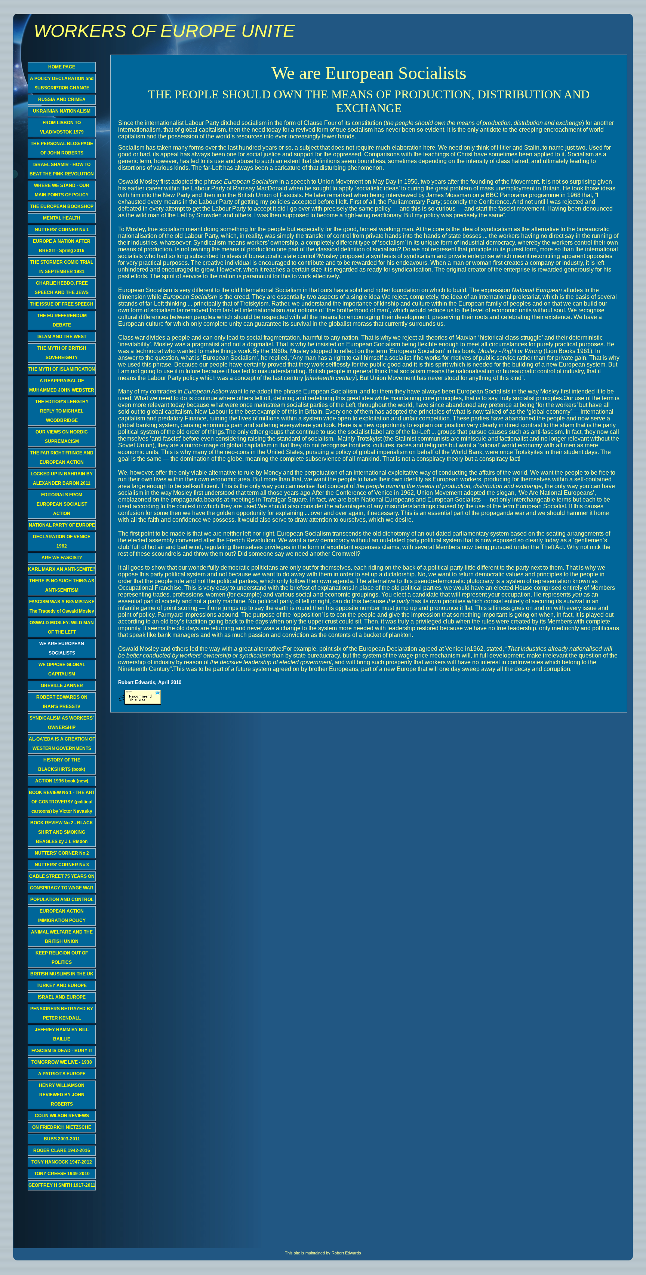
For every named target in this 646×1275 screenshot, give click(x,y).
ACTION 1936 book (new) (61, 781)
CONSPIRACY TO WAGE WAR (61, 888)
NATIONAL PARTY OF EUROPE (62, 525)
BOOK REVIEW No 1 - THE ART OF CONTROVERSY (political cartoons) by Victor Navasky (62, 802)
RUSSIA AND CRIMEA (62, 99)
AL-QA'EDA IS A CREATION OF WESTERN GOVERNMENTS (62, 743)
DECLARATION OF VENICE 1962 (61, 541)
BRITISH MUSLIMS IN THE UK (61, 974)
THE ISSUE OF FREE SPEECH (61, 304)
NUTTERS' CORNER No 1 (62, 229)
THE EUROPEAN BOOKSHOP (61, 206)
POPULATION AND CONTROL (61, 899)
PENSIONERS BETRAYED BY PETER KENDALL (61, 1013)
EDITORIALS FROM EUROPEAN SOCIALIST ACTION (62, 504)
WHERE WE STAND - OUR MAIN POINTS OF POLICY (61, 190)
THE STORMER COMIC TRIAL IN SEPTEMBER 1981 (61, 267)
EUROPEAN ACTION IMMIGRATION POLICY (62, 915)
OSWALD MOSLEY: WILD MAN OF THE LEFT (62, 627)
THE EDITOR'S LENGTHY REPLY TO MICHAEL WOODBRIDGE (62, 411)
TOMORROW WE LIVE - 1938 (61, 1062)
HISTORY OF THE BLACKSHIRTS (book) (61, 764)
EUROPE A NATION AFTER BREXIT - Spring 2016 (61, 246)
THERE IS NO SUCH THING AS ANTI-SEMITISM (61, 585)
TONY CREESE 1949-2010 (62, 1173)
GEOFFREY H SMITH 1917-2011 (61, 1185)
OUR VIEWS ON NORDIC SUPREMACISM (62, 436)
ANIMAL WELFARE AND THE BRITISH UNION (62, 936)
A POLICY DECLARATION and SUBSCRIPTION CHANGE (61, 83)
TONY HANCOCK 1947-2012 (61, 1162)
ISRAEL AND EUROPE (62, 997)
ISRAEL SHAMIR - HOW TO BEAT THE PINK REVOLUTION (62, 169)
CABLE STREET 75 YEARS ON (62, 876)
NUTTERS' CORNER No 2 (62, 853)
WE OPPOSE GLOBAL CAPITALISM (62, 669)
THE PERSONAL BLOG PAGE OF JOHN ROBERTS (62, 148)
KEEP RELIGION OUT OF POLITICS (62, 957)
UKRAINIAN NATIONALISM (61, 111)
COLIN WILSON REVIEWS (62, 1115)
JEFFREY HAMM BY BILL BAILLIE (62, 1034)
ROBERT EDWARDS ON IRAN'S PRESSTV (61, 702)
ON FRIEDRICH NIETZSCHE (61, 1127)
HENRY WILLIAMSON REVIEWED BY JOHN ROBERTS (61, 1095)
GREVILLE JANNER (62, 685)
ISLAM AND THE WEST (61, 336)
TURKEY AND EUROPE (62, 985)
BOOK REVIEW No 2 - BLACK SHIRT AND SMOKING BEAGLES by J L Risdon (61, 832)
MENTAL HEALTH (61, 218)
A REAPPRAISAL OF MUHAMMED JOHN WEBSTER (61, 385)
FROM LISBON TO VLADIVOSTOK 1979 (62, 127)
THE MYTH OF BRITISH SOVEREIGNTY (61, 353)
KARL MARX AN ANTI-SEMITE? (61, 569)
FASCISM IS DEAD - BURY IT (61, 1050)
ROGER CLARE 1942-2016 (61, 1150)
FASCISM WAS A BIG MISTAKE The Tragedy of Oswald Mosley (62, 606)
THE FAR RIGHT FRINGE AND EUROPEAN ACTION (61, 457)
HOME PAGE (61, 67)
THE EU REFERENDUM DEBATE (62, 320)
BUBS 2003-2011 (62, 1138)
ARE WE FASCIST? (61, 557)
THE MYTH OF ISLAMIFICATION (61, 369)
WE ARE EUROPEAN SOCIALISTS (61, 648)
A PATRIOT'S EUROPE (62, 1073)
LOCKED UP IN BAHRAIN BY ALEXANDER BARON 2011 (62, 478)
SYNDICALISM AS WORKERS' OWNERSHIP (62, 722)
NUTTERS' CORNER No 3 (62, 864)
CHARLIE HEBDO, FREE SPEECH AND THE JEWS (62, 288)
